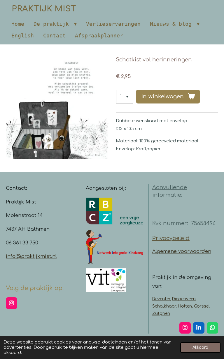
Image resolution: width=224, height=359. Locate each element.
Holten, (185, 306)
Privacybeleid (171, 238)
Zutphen (161, 313)
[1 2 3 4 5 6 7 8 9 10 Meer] (124, 96)
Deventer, (161, 299)
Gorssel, (202, 306)
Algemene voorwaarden (181, 251)
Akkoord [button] (200, 347)
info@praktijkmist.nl (31, 256)
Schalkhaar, (164, 306)
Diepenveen (184, 299)
